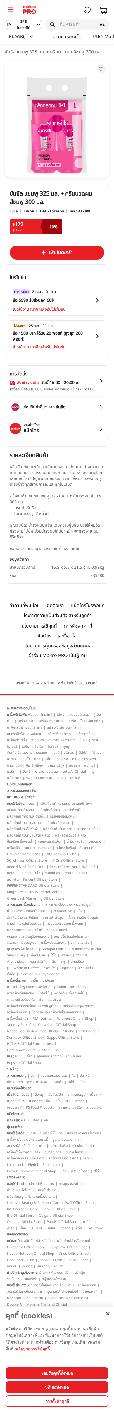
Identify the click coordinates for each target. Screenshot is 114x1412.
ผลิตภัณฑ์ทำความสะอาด (24, 822)
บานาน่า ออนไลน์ (46, 771)
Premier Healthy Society (39, 974)
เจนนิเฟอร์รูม (43, 778)
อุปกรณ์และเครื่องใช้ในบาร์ (44, 1133)
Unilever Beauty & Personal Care (34, 1202)
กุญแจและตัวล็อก (50, 841)
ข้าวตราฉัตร (15, 961)
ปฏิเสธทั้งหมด (57, 1387)
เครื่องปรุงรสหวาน (53, 942)
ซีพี (29, 1082)
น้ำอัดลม (48, 980)
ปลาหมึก (85, 1075)
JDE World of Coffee (23, 968)
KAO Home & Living (60, 854)
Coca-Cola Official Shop (57, 1024)
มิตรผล (66, 955)
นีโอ (37, 873)
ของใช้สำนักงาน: (18, 1285)
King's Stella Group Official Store (33, 892)
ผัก (46, 1120)
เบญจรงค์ (66, 968)
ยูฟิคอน (69, 752)
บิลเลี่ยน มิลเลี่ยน (19, 873)
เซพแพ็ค (57, 1082)
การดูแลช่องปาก (70, 1183)
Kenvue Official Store (59, 1209)
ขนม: (10, 1056)
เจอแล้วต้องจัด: (18, 1234)
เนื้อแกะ (95, 1094)
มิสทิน (52, 1228)
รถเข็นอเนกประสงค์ (37, 848)
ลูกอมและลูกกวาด (49, 1056)
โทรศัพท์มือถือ (90, 721)
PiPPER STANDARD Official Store (33, 885)
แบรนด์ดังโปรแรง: (19, 1088)
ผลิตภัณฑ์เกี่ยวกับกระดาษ (25, 1298)
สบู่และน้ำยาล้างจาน (20, 810)
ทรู (92, 771)
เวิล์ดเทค (62, 759)
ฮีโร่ (96, 1171)
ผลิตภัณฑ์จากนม (19, 930)
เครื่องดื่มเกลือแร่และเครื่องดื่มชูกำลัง (32, 1006)
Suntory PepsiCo (20, 1024)
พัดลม (32, 714)
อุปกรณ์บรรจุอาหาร (66, 1139)
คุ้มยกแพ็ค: (15, 1126)
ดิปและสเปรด (63, 911)
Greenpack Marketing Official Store (35, 898)
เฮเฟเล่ (75, 778)
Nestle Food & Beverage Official (33, 1031)
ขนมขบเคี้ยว (23, 1056)
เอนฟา (58, 1266)
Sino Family (16, 955)
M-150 (60, 1050)
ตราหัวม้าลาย (80, 1171)
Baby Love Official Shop (68, 1247)
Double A (14, 1304)
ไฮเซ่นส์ (53, 746)
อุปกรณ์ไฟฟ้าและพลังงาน (24, 734)
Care (84, 1260)
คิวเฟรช (41, 1082)
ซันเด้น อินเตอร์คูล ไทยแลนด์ (27, 752)
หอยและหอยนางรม (54, 1075)
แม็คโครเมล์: (15, 1114)
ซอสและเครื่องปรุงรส (22, 942)
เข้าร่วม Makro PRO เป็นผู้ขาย (57, 655)
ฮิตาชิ (27, 771)
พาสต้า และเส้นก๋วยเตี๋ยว (24, 923)
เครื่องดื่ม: (14, 980)
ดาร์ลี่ (10, 1228)
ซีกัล (37, 759)
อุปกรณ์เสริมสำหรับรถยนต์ (75, 848)
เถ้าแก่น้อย (73, 1056)
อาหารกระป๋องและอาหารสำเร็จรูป (68, 904)
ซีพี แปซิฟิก (15, 1082)
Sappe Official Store (63, 1037)
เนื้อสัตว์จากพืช (39, 1101)
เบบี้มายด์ (43, 1266)
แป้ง (79, 911)
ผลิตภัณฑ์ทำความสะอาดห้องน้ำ (60, 810)
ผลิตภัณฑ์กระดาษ (57, 822)
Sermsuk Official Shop (25, 1037)
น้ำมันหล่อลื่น (75, 841)
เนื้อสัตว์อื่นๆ (16, 1101)
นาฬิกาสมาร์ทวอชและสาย (24, 727)
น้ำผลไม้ (43, 993)
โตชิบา (26, 746)
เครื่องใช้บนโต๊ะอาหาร (63, 1158)
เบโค (48, 759)
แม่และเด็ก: (15, 1240)
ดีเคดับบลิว (52, 873)
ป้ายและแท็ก (90, 1291)
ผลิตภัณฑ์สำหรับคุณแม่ (73, 1240)
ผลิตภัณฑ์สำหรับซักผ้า (23, 829)
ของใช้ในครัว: (16, 1133)
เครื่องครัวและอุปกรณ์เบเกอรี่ (27, 1139)
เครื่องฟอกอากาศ (58, 734)
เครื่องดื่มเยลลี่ (17, 1012)
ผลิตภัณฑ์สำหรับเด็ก (38, 1240)
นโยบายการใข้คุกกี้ (32, 1348)
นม (24, 980)
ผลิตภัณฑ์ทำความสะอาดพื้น (26, 816)
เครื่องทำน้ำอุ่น (17, 740)
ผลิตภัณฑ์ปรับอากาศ (57, 829)
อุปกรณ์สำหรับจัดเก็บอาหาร (26, 1145)
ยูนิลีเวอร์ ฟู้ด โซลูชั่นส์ (22, 949)
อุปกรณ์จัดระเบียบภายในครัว (64, 1152)
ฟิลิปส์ (83, 752)
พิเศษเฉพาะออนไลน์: (21, 708)
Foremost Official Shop (74, 1018)
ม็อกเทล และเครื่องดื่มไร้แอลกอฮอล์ (56, 1012)
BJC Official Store (20, 1215)
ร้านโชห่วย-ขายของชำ (22, 1279)
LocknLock (15, 1164)
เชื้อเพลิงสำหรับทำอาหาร (84, 1133)
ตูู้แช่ (10, 721)
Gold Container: (19, 784)
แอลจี (55, 752)
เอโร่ (71, 1082)
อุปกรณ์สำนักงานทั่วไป (62, 1291)
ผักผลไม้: (13, 1120)
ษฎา (63, 961)
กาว (83, 835)
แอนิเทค (12, 771)
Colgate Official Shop (56, 1215)
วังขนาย (81, 955)
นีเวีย (78, 1228)
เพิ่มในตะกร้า (61, 252)
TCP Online (87, 1031)
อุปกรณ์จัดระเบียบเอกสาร (25, 1291)
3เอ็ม (41, 867)
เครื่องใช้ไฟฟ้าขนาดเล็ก (63, 727)
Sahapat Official (55, 949)
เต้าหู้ (38, 930)
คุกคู (66, 746)
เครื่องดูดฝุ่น (84, 734)
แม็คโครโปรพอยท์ (88, 605)
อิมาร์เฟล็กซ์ (34, 765)
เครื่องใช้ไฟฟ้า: (17, 714)
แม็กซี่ (82, 1082)
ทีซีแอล (96, 752)
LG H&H (37, 1228)
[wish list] (87, 10)
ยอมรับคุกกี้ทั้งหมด (57, 1373)
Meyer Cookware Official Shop (31, 1171)
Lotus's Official (74, 771)
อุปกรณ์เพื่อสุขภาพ (41, 1183)
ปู (25, 1075)
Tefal (87, 1158)
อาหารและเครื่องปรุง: (21, 904)
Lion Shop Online (20, 1260)
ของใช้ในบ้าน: (16, 803)
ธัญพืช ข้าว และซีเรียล (22, 917)
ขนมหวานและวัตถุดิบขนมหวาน (28, 936)
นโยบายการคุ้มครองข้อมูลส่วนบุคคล (57, 645)
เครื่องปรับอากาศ (51, 721)
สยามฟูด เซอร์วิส (70, 1107)
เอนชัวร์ (27, 1266)
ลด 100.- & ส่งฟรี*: (21, 797)
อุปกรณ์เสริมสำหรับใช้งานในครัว (72, 1145)
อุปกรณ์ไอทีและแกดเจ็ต (47, 1285)
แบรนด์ (51, 1043)
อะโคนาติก (14, 778)
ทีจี (28, 778)
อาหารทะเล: (15, 1075)
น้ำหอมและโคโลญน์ (20, 1190)
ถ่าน (71, 1285)
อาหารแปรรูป (76, 1094)
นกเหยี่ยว (77, 961)
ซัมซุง (83, 740)
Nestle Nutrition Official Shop (30, 1253)
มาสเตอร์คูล (55, 765)
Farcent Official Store (40, 879)
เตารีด (71, 721)
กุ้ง (73, 1075)
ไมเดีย (39, 746)
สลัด (36, 1120)
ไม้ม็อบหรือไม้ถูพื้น (62, 816)
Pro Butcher (74, 1101)
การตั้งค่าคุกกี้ (78, 625)
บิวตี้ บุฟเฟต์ (94, 1228)
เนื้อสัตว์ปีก (55, 1094)
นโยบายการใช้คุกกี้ (39, 626)
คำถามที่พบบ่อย (24, 605)
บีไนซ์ (22, 1228)
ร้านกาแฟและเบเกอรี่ (53, 1272)
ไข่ (39, 904)
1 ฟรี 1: (12, 1069)
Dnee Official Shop (73, 1253)
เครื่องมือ (13, 848)
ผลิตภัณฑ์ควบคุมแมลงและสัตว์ (29, 835)
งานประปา (96, 841)
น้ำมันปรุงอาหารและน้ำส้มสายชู (28, 911)
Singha (68, 1031)
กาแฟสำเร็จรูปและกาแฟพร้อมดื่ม (29, 987)
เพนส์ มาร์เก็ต (38, 961)
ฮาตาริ (11, 759)
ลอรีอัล (65, 1228)
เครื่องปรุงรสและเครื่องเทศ (64, 923)
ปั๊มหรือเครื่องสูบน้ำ (20, 841)
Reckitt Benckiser (63, 867)
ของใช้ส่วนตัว (47, 1190)
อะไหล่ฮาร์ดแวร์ (65, 835)
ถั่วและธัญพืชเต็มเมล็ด (83, 917)
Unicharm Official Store (26, 1247)
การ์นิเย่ (88, 1221)
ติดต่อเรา (55, 605)
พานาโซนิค (14, 765)
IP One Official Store (67, 860)
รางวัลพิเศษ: (16, 1177)
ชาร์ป (95, 740)
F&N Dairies (42, 1018)
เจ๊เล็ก (11, 974)
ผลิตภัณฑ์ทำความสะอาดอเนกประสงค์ (66, 803)
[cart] (103, 10)
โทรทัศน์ (46, 714)
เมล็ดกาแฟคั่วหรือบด (71, 987)
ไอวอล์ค (74, 765)
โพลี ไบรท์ (88, 867)
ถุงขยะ (30, 803)
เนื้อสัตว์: (13, 1094)
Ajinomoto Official (86, 949)
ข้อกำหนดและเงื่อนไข (57, 636)
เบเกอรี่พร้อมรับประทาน (70, 936)
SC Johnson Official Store (27, 860)
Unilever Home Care (23, 854)
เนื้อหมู (38, 1094)
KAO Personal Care (22, 1209)
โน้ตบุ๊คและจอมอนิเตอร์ (73, 714)
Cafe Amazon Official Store (29, 1050)
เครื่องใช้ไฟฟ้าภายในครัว (23, 1152)
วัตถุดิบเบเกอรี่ (56, 930)
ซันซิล (14, 211)
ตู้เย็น (97, 714)
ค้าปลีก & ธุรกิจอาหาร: (22, 1272)
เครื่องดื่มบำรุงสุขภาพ (78, 1006)
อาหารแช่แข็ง (80, 942)
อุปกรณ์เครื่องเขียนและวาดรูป (68, 1298)
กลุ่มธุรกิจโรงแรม (54, 1279)
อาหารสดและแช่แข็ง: (21, 790)
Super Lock (51, 1164)
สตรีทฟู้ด (78, 1272)
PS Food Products (40, 1107)
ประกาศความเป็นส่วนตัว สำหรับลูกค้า (57, 615)
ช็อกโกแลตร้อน (50, 999)
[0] (10, 10)
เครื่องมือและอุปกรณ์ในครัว (26, 1158)
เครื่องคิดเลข (87, 1285)
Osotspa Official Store (24, 1221)
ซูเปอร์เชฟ (14, 1107)
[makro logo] (29, 10)
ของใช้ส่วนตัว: (17, 1183)
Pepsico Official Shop (24, 1062)
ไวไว (53, 955)
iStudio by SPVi (84, 759)
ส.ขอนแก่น (85, 968)
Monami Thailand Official (46, 1304)
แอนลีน (12, 1266)
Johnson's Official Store (57, 1260)
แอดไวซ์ (89, 765)
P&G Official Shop (79, 1202)
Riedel (33, 1164)
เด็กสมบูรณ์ (38, 955)
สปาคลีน (13, 879)
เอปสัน (61, 778)
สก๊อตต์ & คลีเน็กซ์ (20, 867)
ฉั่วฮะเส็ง (49, 968)
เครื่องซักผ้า (26, 721)
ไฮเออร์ (12, 746)
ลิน (54, 961)
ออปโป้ (25, 759)
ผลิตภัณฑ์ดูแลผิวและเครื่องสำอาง (30, 1196)
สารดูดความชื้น (87, 829)
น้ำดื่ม (34, 980)
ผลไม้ (25, 1120)
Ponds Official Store (63, 1221)
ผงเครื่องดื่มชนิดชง (20, 993)
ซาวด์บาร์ (37, 740)
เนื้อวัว (24, 1094)
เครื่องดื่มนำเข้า (17, 1018)
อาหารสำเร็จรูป (52, 917)
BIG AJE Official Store (24, 1043)
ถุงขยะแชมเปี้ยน (75, 873)
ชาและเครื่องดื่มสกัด (21, 999)
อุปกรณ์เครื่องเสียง (61, 740)
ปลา (33, 1075)
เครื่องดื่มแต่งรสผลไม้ (69, 993)
